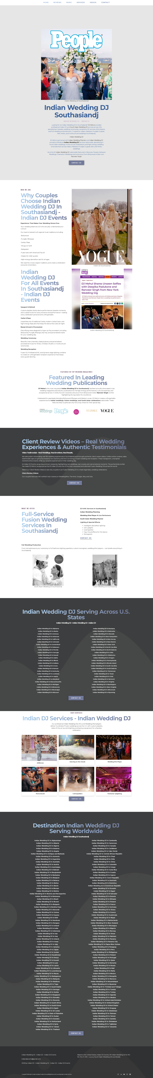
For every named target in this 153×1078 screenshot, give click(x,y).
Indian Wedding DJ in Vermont (104, 679)
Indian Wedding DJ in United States (104, 1005)
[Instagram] (127, 1074)
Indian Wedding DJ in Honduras (48, 920)
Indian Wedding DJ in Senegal (47, 989)
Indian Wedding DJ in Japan (48, 949)
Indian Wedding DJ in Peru (104, 949)
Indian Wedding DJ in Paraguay (104, 947)
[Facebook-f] (118, 1074)
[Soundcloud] (121, 1074)
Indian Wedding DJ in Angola (47, 851)
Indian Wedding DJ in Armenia (48, 856)
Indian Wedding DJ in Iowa (48, 666)
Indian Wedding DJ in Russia (104, 965)
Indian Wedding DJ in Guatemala (104, 915)
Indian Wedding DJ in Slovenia (48, 1000)
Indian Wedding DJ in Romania (104, 963)
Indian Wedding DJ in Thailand (48, 1029)
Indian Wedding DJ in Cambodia (104, 840)
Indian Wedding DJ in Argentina (47, 859)
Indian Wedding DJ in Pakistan (104, 936)
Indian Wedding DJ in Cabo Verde (104, 851)
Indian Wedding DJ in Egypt (104, 891)
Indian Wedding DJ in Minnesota (48, 687)
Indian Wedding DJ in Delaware (48, 647)
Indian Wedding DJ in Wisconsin (104, 690)
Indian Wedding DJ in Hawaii (48, 655)
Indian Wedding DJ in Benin (47, 886)
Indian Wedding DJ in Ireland (47, 939)
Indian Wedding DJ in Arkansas (48, 636)
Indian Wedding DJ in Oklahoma (104, 655)
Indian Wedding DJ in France (104, 904)
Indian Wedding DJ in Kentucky (48, 671)
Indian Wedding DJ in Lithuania (48, 968)
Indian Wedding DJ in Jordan (47, 952)
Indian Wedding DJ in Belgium (48, 878)
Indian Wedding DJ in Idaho (48, 658)
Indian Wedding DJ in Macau (48, 973)
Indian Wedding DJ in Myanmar (104, 984)
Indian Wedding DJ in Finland (104, 902)
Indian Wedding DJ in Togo (47, 984)
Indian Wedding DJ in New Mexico (104, 642)
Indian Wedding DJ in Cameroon (104, 843)
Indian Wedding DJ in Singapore (47, 995)
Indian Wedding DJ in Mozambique (104, 981)
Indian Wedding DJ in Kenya (48, 957)
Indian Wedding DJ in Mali (104, 968)
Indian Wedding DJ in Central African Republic (104, 854)
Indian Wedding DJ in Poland (104, 955)
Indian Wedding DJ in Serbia (48, 992)
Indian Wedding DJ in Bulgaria (47, 904)
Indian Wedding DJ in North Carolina (104, 647)
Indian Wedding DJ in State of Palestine (47, 1013)
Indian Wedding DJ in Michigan (48, 684)
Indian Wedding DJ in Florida (48, 650)
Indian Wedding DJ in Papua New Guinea (104, 944)
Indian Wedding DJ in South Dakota (104, 668)
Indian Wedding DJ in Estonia (104, 896)
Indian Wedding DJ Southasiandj (76, 111)
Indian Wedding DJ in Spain (47, 1008)
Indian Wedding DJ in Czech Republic (104, 878)
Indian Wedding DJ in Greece (104, 912)
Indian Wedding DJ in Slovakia (47, 997)
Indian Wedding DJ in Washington (104, 684)
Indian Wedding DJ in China (104, 862)
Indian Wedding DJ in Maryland (48, 679)
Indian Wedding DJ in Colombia (104, 864)
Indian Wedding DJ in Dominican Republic (104, 886)
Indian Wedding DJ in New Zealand (104, 923)
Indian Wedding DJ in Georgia (48, 652)
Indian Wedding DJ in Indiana (48, 663)
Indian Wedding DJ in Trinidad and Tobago (104, 987)
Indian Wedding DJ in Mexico (104, 973)
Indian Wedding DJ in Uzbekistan (104, 1011)
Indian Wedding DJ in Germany (104, 907)
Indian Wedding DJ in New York (104, 644)
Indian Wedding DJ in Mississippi (48, 690)
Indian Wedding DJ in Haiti (47, 918)
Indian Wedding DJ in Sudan (48, 1016)
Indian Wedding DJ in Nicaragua (104, 926)
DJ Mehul (91, 125)
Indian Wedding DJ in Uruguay (104, 1008)
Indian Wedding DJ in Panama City (104, 941)
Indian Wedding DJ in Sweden (47, 1019)
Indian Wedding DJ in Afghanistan (48, 840)
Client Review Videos (30, 473)
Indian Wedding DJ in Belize (48, 883)
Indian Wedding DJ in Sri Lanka (48, 1011)
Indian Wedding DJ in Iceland (47, 926)
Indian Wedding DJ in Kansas (48, 668)
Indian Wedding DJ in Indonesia (47, 931)
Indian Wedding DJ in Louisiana (48, 674)
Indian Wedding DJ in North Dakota (103, 650)
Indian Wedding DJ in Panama (104, 939)
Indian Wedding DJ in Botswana (47, 896)
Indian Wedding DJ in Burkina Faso (47, 907)
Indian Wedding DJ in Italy (48, 944)
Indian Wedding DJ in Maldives (48, 981)
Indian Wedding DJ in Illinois (48, 660)
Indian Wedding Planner (77, 140)
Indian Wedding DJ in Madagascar (48, 976)
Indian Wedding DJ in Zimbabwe (104, 1021)
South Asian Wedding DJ (79, 127)
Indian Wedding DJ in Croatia (104, 872)
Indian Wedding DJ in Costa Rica (104, 870)
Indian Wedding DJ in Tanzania (104, 1027)
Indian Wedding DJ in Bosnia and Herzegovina (48, 894)
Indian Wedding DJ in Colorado (48, 642)
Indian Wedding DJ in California (48, 639)
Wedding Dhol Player (88, 515)
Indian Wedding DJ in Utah (103, 676)
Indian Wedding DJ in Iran (48, 933)
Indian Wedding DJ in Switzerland (48, 1021)
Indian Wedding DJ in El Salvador (104, 894)
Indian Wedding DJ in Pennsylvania (104, 660)
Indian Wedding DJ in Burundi (47, 910)
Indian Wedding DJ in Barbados (48, 875)
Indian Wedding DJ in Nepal (104, 918)
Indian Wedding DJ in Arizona (48, 634)
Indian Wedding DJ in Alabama (48, 628)
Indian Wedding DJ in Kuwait (47, 960)
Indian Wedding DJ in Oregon (104, 658)
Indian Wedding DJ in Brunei (48, 902)
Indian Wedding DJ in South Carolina (104, 666)
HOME (46, 2)
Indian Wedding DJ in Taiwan (47, 1027)
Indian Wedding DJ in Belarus (47, 880)
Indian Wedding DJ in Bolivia (48, 891)
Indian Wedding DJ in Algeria (47, 846)
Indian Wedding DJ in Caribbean (104, 848)
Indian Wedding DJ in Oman (104, 933)
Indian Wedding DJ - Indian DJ (76, 121)
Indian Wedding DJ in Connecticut (48, 644)
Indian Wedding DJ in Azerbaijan (47, 867)
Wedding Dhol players (93, 724)
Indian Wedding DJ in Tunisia (104, 989)
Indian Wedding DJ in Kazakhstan (48, 955)
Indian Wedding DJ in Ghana (104, 910)
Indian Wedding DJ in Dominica (104, 883)
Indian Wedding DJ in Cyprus (104, 875)
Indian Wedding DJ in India (47, 928)
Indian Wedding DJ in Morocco (104, 979)
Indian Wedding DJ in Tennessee (103, 671)
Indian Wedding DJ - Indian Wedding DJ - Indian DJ (76, 623)
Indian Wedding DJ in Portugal (104, 957)
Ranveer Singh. (76, 156)
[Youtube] (124, 1074)
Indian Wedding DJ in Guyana (47, 915)
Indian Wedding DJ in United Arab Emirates (104, 1000)
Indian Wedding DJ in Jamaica (47, 947)
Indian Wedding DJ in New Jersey (104, 639)
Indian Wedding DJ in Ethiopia (104, 899)
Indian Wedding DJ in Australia (48, 862)
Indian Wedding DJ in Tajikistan (104, 1024)
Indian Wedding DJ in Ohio (104, 652)
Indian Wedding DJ (76, 137)
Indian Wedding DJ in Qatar (104, 960)
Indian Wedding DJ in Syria (47, 1024)
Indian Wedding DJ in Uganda (104, 995)
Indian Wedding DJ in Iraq (48, 936)
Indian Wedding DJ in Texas (104, 674)
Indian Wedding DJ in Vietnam (104, 1013)
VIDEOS (93, 2)
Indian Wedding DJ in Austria (47, 864)
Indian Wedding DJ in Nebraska (104, 631)
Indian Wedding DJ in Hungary (48, 923)
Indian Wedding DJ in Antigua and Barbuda (47, 854)
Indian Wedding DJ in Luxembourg (47, 971)
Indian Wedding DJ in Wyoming (104, 692)
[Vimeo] (130, 1074)
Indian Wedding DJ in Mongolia (104, 976)
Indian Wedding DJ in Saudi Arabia (47, 987)
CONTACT (105, 2)
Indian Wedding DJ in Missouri (48, 692)
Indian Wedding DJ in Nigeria (104, 928)
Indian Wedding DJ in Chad (104, 856)
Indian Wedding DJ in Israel (47, 941)
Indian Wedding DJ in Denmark (104, 880)
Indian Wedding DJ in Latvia (48, 965)
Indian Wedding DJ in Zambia (104, 1019)
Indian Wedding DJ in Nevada (104, 634)
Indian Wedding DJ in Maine (48, 676)
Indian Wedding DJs (71, 724)
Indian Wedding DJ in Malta (104, 971)
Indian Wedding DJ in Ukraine (104, 997)
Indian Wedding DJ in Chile (104, 859)
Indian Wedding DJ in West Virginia (103, 687)
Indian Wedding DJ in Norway (104, 931)
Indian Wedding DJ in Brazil (47, 899)
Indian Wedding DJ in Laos (47, 963)
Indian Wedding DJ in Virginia (104, 682)
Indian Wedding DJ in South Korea (47, 1005)
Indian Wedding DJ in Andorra (47, 848)
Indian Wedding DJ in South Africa (47, 1003)
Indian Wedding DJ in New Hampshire (103, 636)
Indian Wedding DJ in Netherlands (104, 920)
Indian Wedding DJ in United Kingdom (104, 1003)
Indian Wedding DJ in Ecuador (104, 888)
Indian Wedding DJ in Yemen (104, 1016)
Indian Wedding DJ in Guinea (47, 912)
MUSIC (69, 2)
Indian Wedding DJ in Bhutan (47, 888)
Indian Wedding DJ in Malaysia (48, 979)
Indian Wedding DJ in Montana (104, 628)
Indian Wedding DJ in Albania (47, 843)
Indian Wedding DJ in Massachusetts (48, 682)
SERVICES (81, 2)
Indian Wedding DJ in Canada (104, 846)
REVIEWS (57, 2)
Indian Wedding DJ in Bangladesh (48, 872)
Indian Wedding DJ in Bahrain (47, 870)
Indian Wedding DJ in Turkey (104, 992)
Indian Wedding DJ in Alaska (48, 631)
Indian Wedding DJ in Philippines (104, 952)
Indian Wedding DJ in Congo (104, 867)
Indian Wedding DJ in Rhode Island (104, 663)
